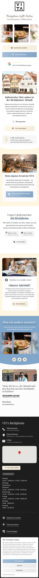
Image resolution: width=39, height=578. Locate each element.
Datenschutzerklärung (9, 574)
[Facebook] (25, 359)
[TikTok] (19, 359)
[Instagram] (14, 359)
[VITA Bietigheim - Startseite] (11, 396)
